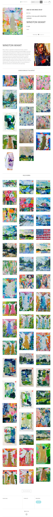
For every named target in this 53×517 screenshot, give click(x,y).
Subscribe (46, 2)
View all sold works (26, 491)
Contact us (42, 34)
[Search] (41, 2)
